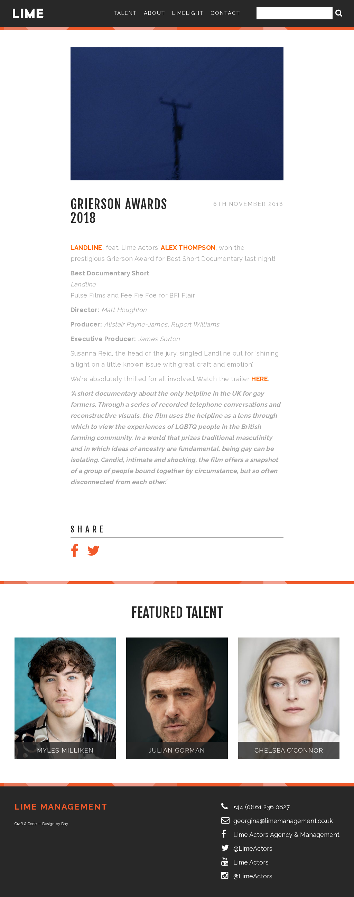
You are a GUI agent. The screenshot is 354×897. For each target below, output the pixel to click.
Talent (125, 13)
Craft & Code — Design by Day (41, 824)
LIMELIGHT (188, 13)
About (154, 13)
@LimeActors (252, 848)
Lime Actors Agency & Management (286, 834)
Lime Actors (251, 862)
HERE (259, 379)
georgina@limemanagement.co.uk (283, 820)
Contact (225, 13)
